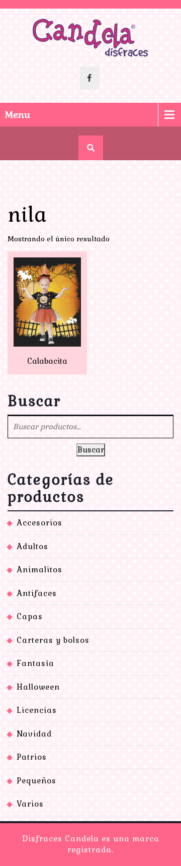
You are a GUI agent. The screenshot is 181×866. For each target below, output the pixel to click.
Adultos (32, 546)
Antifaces (37, 593)
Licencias (37, 710)
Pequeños (36, 780)
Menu (17, 114)
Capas (30, 616)
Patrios (32, 757)
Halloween (38, 687)
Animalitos (39, 569)
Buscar (90, 449)
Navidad (34, 734)
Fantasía (35, 663)
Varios (30, 804)
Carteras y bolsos (53, 640)
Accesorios (39, 522)
